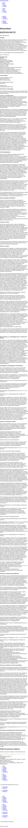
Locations (5, 6)
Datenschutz (5, 786)
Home (4, 2)
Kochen (4, 16)
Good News (5, 18)
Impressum (5, 788)
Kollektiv (4, 17)
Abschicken (3, 757)
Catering (4, 5)
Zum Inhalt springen (4, 0)
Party (4, 3)
